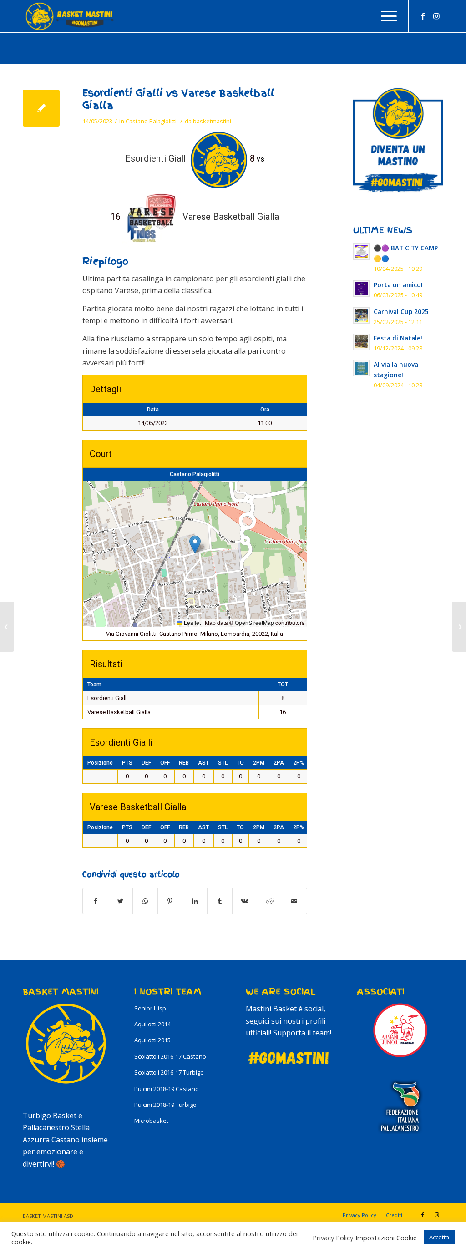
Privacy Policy (333, 1237)
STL (223, 763)
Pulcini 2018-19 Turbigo (165, 1105)
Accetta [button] (439, 1237)
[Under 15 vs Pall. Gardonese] (7, 627)
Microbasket (151, 1120)
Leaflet (191, 622)
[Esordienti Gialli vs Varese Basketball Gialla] (41, 108)
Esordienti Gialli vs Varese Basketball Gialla (178, 99)
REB (184, 763)
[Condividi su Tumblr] (220, 901)
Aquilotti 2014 (152, 1024)
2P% (298, 763)
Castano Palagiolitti (151, 121)
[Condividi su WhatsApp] (145, 901)
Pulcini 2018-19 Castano (166, 1089)
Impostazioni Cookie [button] (386, 1237)
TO (240, 763)
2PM (258, 763)
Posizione (100, 763)
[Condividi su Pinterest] (170, 901)
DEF (146, 763)
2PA (279, 763)
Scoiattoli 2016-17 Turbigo (169, 1072)
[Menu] (386, 16)
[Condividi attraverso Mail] (294, 901)
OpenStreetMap (254, 622)
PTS (127, 763)
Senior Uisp (150, 1008)
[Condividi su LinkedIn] (194, 901)
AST (203, 763)
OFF (165, 763)
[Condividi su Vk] (245, 901)
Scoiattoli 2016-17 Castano (170, 1056)
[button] (195, 544)
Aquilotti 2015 (152, 1040)
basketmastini (212, 121)
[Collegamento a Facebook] (423, 16)
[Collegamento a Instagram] (436, 16)
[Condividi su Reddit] (269, 901)
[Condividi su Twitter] (120, 901)
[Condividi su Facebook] (95, 901)
